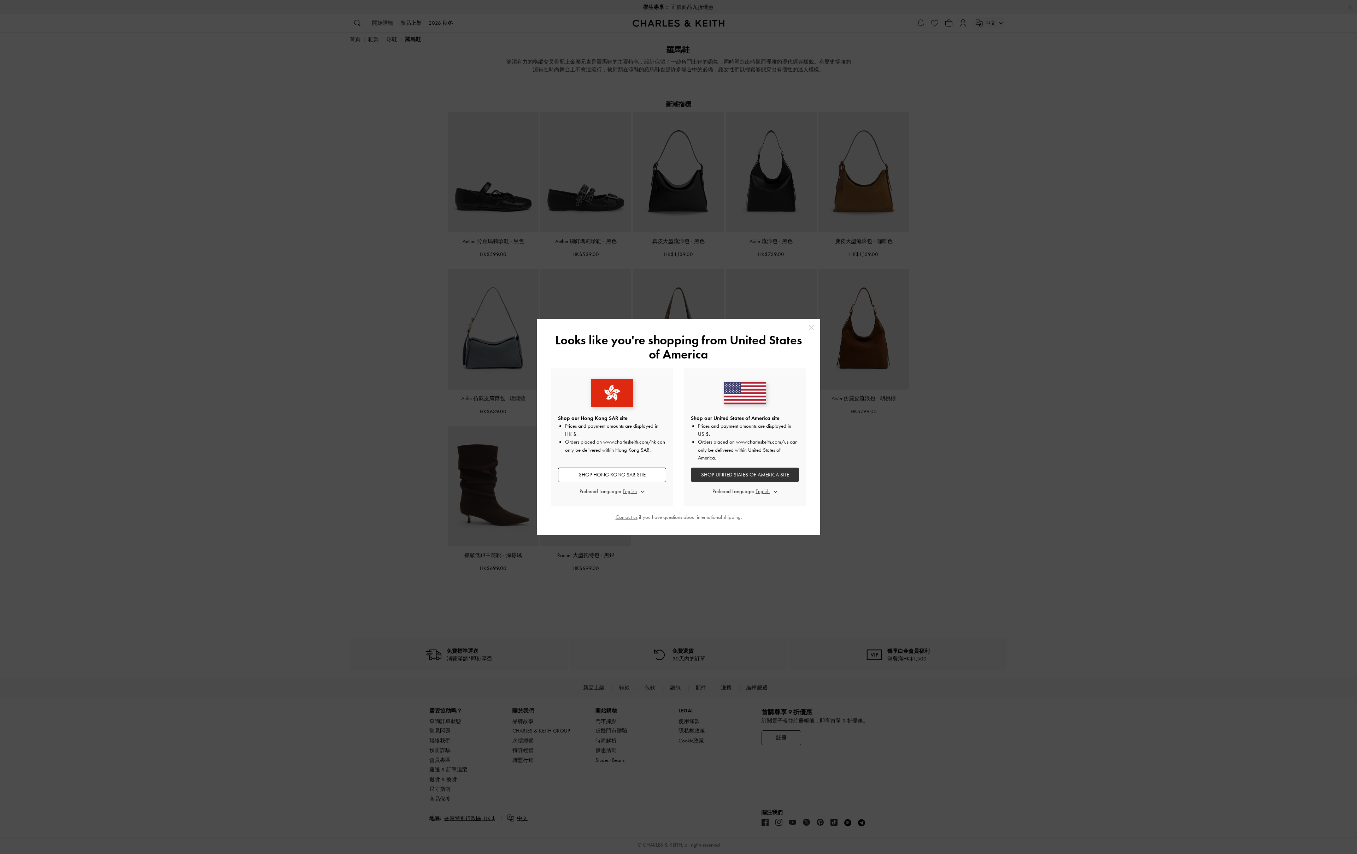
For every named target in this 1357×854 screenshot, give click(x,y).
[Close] (811, 327)
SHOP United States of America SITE (745, 475)
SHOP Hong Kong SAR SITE (612, 475)
